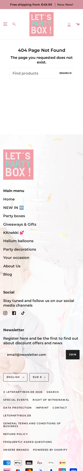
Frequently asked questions (27, 442)
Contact (60, 407)
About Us (11, 266)
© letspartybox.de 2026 (23, 392)
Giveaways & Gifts (19, 224)
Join (72, 354)
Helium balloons (18, 241)
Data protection (17, 407)
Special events (16, 399)
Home (9, 199)
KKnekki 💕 (13, 232)
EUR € (37, 377)
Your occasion (16, 257)
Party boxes (14, 216)
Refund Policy (15, 434)
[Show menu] (5, 24)
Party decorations (19, 249)
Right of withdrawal (51, 399)
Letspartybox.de (17, 415)
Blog (7, 274)
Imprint (42, 407)
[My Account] (69, 24)
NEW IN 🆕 (13, 207)
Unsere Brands (16, 449)
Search (65, 73)
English (14, 377)
